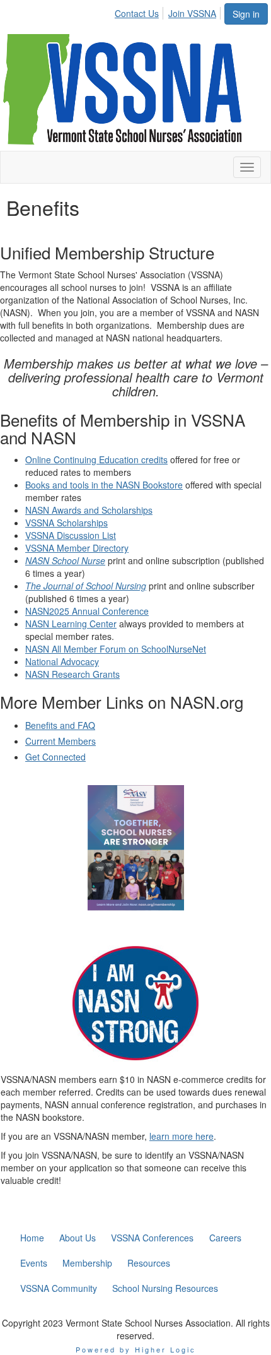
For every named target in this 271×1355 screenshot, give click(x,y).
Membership (87, 1263)
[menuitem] (140, 11)
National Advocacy (62, 661)
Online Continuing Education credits (96, 459)
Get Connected (55, 756)
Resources (148, 1263)
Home (32, 1237)
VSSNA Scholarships (66, 522)
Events (33, 1263)
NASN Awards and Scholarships (89, 510)
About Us (77, 1237)
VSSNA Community (58, 1288)
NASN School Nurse (65, 560)
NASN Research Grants (72, 674)
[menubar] (168, 11)
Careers (225, 1237)
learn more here (181, 1136)
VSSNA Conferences (152, 1237)
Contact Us (137, 13)
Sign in (246, 14)
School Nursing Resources (165, 1288)
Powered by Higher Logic (136, 1349)
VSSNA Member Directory (77, 547)
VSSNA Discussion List (70, 535)
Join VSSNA (192, 13)
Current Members (60, 741)
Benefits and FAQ (60, 725)
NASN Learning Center (71, 623)
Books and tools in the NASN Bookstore (104, 484)
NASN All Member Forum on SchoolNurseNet (115, 648)
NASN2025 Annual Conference (87, 611)
